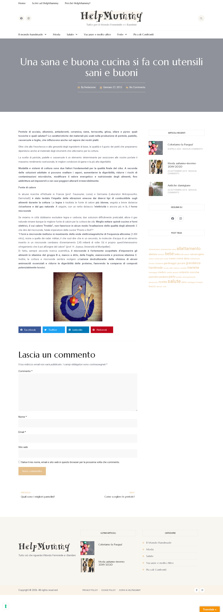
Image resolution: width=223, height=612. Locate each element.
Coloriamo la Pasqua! (180, 144)
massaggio (153, 272)
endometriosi (195, 259)
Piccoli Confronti (144, 34)
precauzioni (153, 282)
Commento (25, 371)
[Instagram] (28, 18)
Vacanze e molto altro (97, 34)
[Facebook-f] (196, 590)
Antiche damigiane (179, 185)
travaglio (199, 282)
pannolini (153, 276)
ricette (163, 282)
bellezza (179, 254)
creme (179, 258)
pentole (179, 277)
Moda (56, 34)
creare (172, 258)
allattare (153, 254)
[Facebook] (21, 18)
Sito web (23, 447)
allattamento (188, 248)
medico (162, 272)
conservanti (158, 259)
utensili (159, 287)
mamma (193, 267)
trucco (152, 286)
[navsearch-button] (201, 18)
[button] (29, 329)
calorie (186, 254)
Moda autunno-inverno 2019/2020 (182, 165)
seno (184, 282)
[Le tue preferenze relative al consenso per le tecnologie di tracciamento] (6, 606)
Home (22, 3)
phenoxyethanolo (189, 277)
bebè (169, 253)
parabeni (163, 276)
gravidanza (193, 263)
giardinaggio (170, 263)
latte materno (174, 268)
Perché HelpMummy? (77, 3)
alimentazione (154, 249)
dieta (186, 258)
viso (164, 287)
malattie (183, 268)
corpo (166, 259)
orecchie (194, 272)
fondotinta (159, 263)
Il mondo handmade (30, 34)
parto (172, 276)
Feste (120, 34)
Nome (22, 416)
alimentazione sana (168, 249)
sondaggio (191, 282)
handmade (156, 267)
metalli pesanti (172, 272)
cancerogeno (197, 254)
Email (22, 432)
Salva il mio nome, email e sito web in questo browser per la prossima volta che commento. (70, 462)
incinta (166, 268)
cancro (151, 259)
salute (174, 281)
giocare (181, 263)
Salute (70, 34)
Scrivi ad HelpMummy (45, 3)
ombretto (184, 272)
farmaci (152, 263)
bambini (161, 254)
